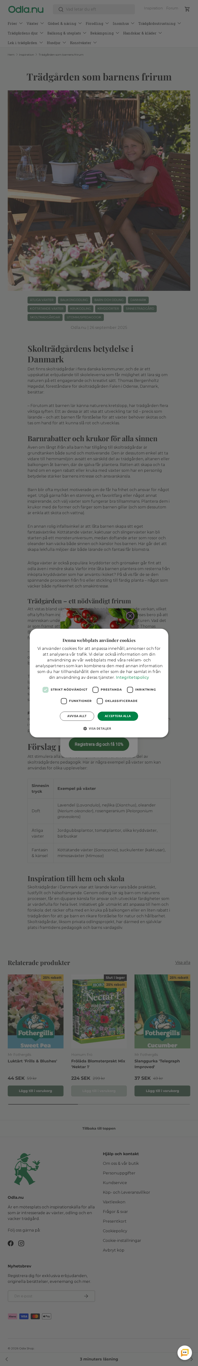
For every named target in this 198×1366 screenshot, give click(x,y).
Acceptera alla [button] (118, 716)
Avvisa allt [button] (76, 716)
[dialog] (99, 683)
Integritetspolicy (132, 677)
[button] (99, 728)
